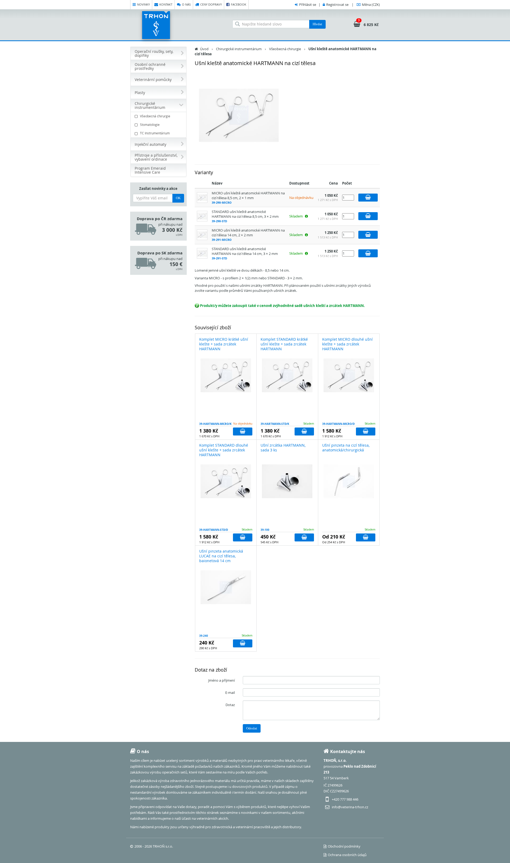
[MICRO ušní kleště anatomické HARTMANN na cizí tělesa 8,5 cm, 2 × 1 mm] (202, 197)
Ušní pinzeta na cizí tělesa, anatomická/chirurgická (345, 447)
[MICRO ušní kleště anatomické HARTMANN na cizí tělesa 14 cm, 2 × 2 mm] (202, 234)
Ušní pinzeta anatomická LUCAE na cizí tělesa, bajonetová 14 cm (221, 556)
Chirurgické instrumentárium (239, 48)
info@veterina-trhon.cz (350, 807)
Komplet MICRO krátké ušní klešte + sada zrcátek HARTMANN (223, 344)
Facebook (238, 4)
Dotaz (230, 704)
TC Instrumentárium (155, 133)
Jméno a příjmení (221, 680)
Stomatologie (150, 124)
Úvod (204, 48)
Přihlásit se (307, 4)
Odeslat (251, 728)
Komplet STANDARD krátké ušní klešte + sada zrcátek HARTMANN (284, 344)
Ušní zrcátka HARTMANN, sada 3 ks (283, 447)
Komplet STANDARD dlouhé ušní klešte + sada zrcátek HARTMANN (223, 450)
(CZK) (371, 4)
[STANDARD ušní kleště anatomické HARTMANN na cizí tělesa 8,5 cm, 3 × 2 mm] (202, 215)
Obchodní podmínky (344, 846)
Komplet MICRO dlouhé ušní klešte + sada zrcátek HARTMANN (347, 344)
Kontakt (165, 4)
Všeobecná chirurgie (155, 116)
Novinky (143, 4)
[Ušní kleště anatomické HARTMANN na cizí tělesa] (239, 115)
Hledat (317, 24)
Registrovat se (337, 4)
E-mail (230, 692)
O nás (186, 4)
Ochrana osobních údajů (347, 854)
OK (178, 198)
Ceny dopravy (211, 4)
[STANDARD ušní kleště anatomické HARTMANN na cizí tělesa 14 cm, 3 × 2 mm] (202, 253)
